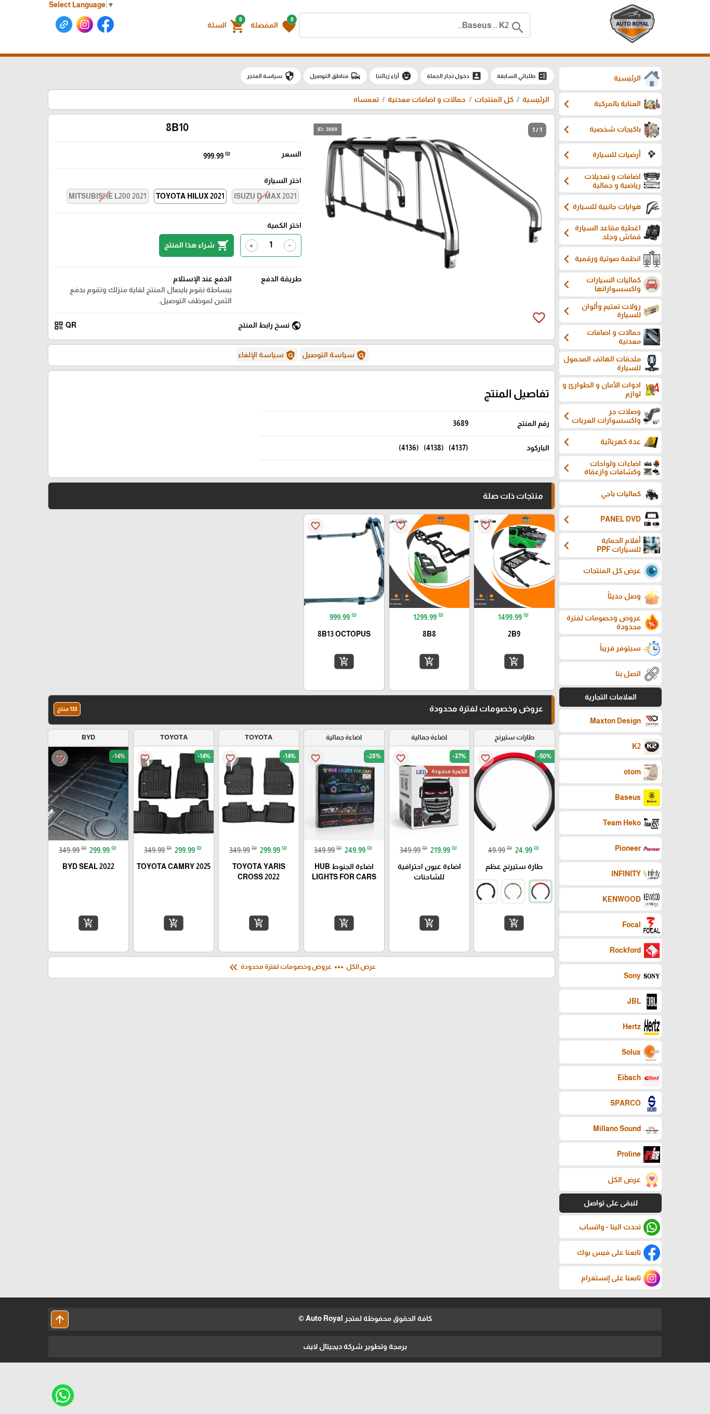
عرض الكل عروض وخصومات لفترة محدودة (301, 967)
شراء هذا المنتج (196, 245)
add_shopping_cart (514, 661)
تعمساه (366, 99)
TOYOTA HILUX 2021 (190, 196)
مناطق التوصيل (335, 76)
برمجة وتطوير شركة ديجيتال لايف (355, 1346)
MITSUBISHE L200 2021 (108, 196)
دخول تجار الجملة (454, 76)
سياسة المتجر (271, 76)
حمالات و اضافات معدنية (426, 99)
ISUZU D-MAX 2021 (265, 196)
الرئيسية (535, 99)
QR (65, 325)
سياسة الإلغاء (267, 355)
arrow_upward (60, 1319)
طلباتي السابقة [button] (522, 76)
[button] (273, 25)
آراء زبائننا (394, 76)
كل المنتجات (494, 99)
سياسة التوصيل (334, 355)
